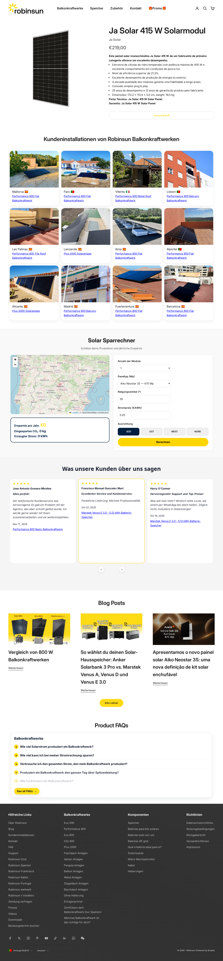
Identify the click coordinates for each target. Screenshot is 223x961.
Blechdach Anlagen (76, 889)
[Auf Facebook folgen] (10, 938)
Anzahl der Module (129, 361)
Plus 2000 (70, 847)
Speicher (96, 8)
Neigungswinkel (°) (129, 391)
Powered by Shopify (205, 950)
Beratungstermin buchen (23, 925)
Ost (151, 431)
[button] (15, 359)
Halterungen (135, 871)
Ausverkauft (162, 115)
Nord (197, 431)
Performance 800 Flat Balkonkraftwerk (174, 538)
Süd (128, 431)
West (174, 431)
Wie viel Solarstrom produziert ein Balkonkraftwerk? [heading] (56, 746)
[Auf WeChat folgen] (82, 938)
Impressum (193, 847)
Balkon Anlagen (73, 871)
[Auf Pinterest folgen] (37, 938)
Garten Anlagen (73, 859)
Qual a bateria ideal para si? (145, 847)
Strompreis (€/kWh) (130, 407)
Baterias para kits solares (143, 829)
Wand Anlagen (73, 877)
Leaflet (74, 412)
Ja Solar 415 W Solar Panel (145, 99)
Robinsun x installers (21, 895)
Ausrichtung (125, 423)
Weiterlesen (15, 668)
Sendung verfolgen (20, 901)
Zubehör (116, 8)
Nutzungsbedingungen (200, 829)
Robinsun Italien (18, 877)
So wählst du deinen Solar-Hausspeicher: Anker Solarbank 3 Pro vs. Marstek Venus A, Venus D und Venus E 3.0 (111, 667)
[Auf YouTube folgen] (46, 938)
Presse (12, 907)
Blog (11, 829)
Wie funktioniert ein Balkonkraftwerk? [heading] (46, 781)
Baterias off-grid (138, 841)
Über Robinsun (17, 822)
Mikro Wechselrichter (141, 859)
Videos (12, 913)
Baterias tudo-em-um (141, 835)
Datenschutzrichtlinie (199, 822)
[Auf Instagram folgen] (28, 938)
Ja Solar (115, 39)
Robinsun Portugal (19, 883)
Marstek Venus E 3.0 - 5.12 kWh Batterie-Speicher (38, 515)
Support (13, 853)
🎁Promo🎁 (157, 8)
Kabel (131, 865)
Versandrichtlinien (197, 841)
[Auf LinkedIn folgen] (64, 938)
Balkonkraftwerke (70, 8)
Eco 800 (69, 835)
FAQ (10, 847)
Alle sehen (111, 702)
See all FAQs (27, 791)
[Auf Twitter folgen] (19, 938)
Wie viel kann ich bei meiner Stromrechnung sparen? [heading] (57, 755)
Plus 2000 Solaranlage (77, 253)
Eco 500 (69, 822)
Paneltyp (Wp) (126, 376)
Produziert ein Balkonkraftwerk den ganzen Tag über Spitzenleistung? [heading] (69, 772)
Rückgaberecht (195, 835)
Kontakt (135, 8)
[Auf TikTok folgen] (55, 938)
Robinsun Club (17, 859)
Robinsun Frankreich (21, 871)
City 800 (69, 841)
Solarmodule (136, 853)
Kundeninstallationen (21, 835)
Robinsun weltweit (19, 889)
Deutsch (41, 950)
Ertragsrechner (73, 901)
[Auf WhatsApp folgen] (73, 938)
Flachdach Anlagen (76, 853)
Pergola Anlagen (74, 865)
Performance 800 (75, 829)
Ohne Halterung (73, 895)
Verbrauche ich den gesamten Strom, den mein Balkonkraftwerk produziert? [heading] (73, 764)
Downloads (15, 919)
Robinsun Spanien (19, 865)
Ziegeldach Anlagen (76, 883)
